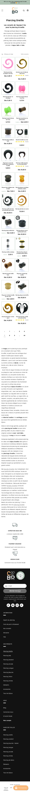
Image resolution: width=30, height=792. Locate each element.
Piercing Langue (8, 668)
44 (24, 335)
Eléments (6, 685)
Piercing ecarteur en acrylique (8, 97)
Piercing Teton (7, 677)
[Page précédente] (5, 332)
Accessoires (6, 689)
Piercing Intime (8, 681)
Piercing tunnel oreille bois (8, 274)
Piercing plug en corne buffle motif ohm (22, 231)
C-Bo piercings (17, 784)
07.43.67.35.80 (7, 716)
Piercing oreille (8, 735)
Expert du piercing (9, 620)
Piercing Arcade (8, 664)
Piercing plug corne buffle (22, 295)
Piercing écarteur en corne (21, 209)
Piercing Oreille (8, 651)
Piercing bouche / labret (10, 743)
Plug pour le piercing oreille (22, 274)
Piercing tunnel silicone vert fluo (8, 119)
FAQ (4, 637)
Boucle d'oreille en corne (22, 139)
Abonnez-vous (13, 591)
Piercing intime (8, 756)
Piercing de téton (8, 760)
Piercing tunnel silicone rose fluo (22, 97)
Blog (4, 708)
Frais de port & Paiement (11, 624)
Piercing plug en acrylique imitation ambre (22, 188)
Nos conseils (7, 628)
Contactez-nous (8, 712)
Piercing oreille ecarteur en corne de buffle (22, 163)
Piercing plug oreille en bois (8, 140)
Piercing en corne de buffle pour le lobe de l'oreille (8, 164)
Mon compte (7, 720)
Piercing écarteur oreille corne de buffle (22, 317)
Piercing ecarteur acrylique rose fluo (8, 72)
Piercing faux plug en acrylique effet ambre (22, 252)
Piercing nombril (8, 739)
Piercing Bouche (8, 672)
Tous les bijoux (8, 693)
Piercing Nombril (8, 660)
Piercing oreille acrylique (8, 252)
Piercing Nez (7, 656)
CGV (11, 787)
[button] (2, 10)
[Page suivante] (15, 340)
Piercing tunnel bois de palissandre (22, 119)
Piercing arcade (8, 752)
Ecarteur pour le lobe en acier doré (22, 72)
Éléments (6, 764)
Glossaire (6, 633)
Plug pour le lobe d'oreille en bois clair (8, 295)
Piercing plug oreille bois (8, 230)
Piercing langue (8, 747)
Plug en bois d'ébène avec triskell (8, 188)
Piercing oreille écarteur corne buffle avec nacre (8, 209)
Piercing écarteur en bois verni (8, 317)
